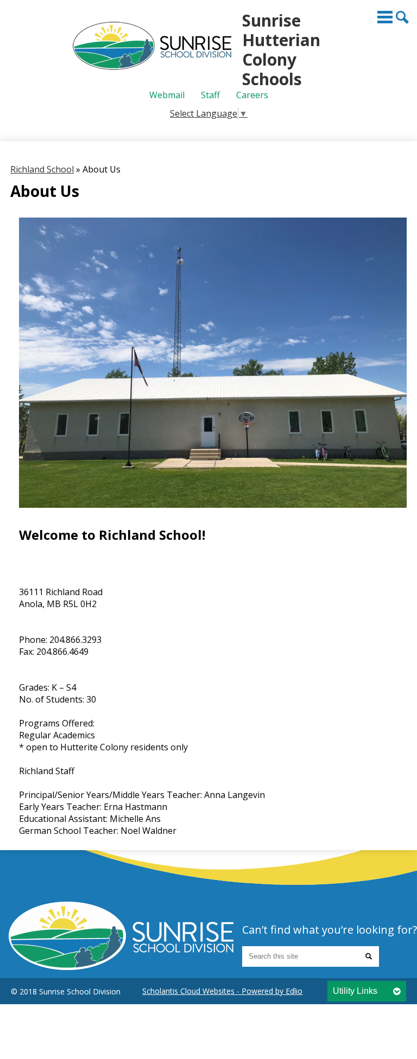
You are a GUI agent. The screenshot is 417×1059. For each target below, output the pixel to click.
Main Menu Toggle (385, 17)
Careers (252, 95)
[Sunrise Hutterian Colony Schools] (121, 936)
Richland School (42, 169)
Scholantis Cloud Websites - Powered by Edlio (222, 991)
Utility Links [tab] (355, 991)
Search (402, 17)
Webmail (167, 95)
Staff (210, 95)
